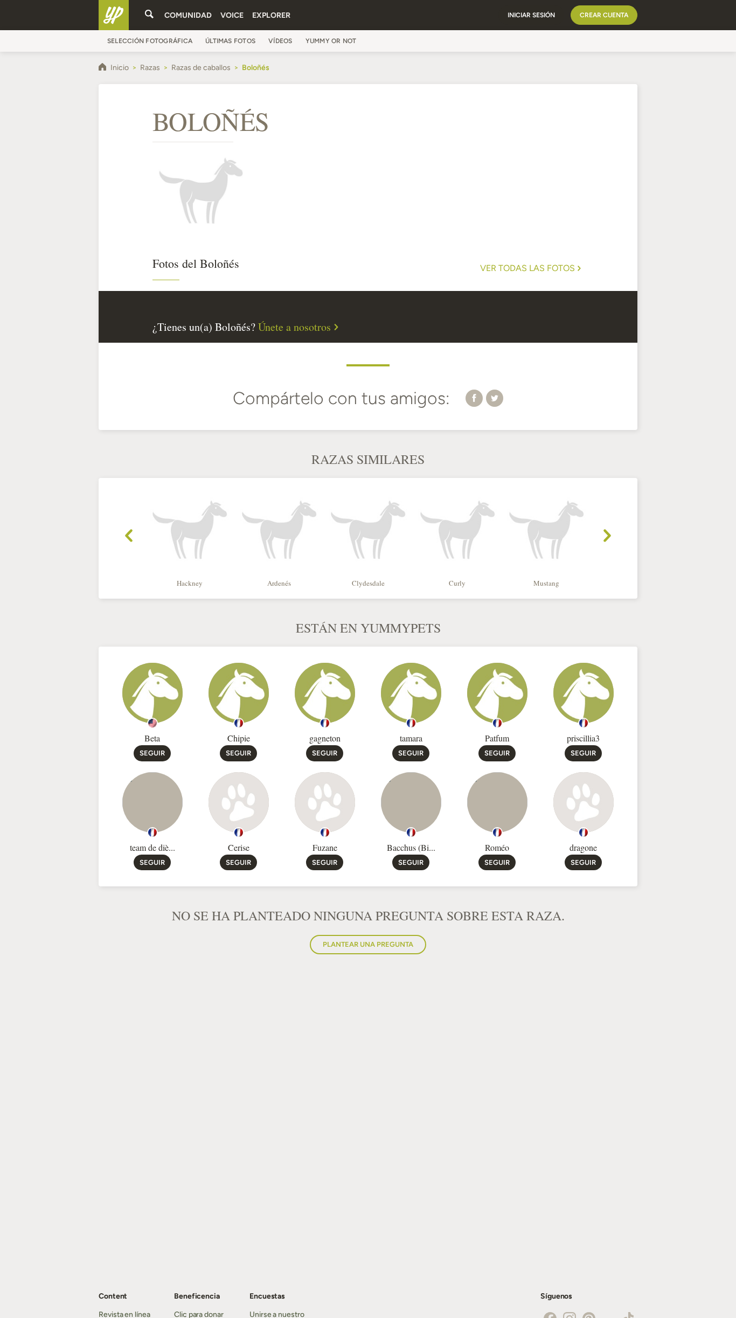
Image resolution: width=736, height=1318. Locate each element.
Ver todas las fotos (527, 268)
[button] (474, 397)
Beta (152, 738)
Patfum (497, 738)
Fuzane (325, 847)
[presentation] (129, 537)
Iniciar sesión (531, 15)
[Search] (149, 15)
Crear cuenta (604, 15)
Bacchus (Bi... (411, 847)
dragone (583, 847)
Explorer (271, 15)
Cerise (238, 847)
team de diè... (152, 847)
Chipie (238, 738)
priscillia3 (583, 738)
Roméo (497, 847)
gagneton (325, 738)
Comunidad (188, 15)
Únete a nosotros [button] (294, 327)
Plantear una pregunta (368, 944)
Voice (232, 15)
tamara (411, 738)
